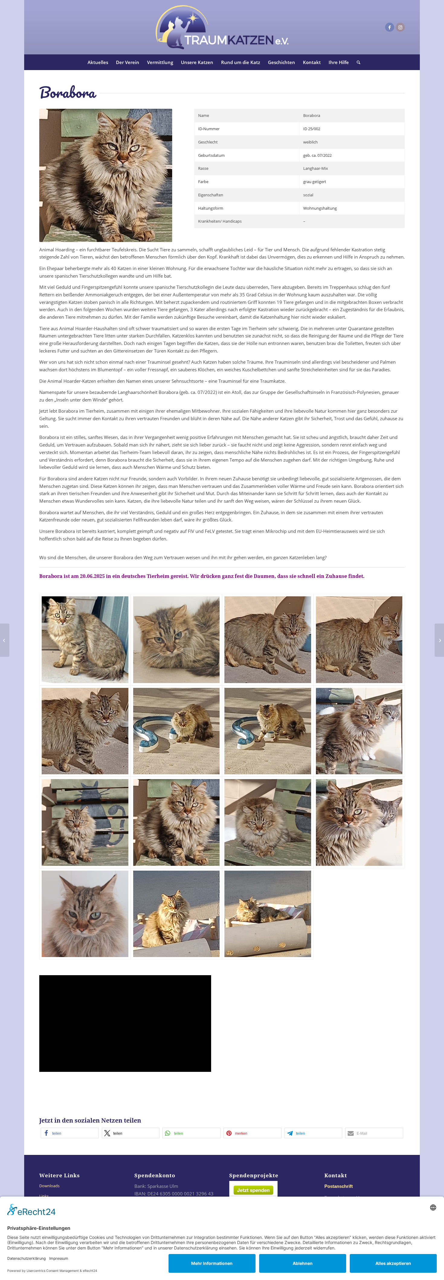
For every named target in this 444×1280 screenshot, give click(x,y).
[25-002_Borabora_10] (176, 822)
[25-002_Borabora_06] (176, 731)
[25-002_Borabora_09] (85, 822)
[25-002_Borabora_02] (176, 639)
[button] (70, 1133)
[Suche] (356, 62)
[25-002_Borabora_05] (85, 731)
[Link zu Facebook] (389, 27)
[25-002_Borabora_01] (85, 639)
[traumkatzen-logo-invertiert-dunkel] (222, 27)
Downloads (49, 1185)
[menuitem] (98, 62)
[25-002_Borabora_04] (359, 639)
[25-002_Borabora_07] (268, 731)
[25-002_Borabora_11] (268, 822)
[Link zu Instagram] (400, 27)
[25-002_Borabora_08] (359, 731)
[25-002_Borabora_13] (85, 914)
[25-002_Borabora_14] (176, 914)
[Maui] (4, 640)
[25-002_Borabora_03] (268, 639)
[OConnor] (439, 640)
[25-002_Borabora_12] (359, 822)
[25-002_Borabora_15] (268, 914)
